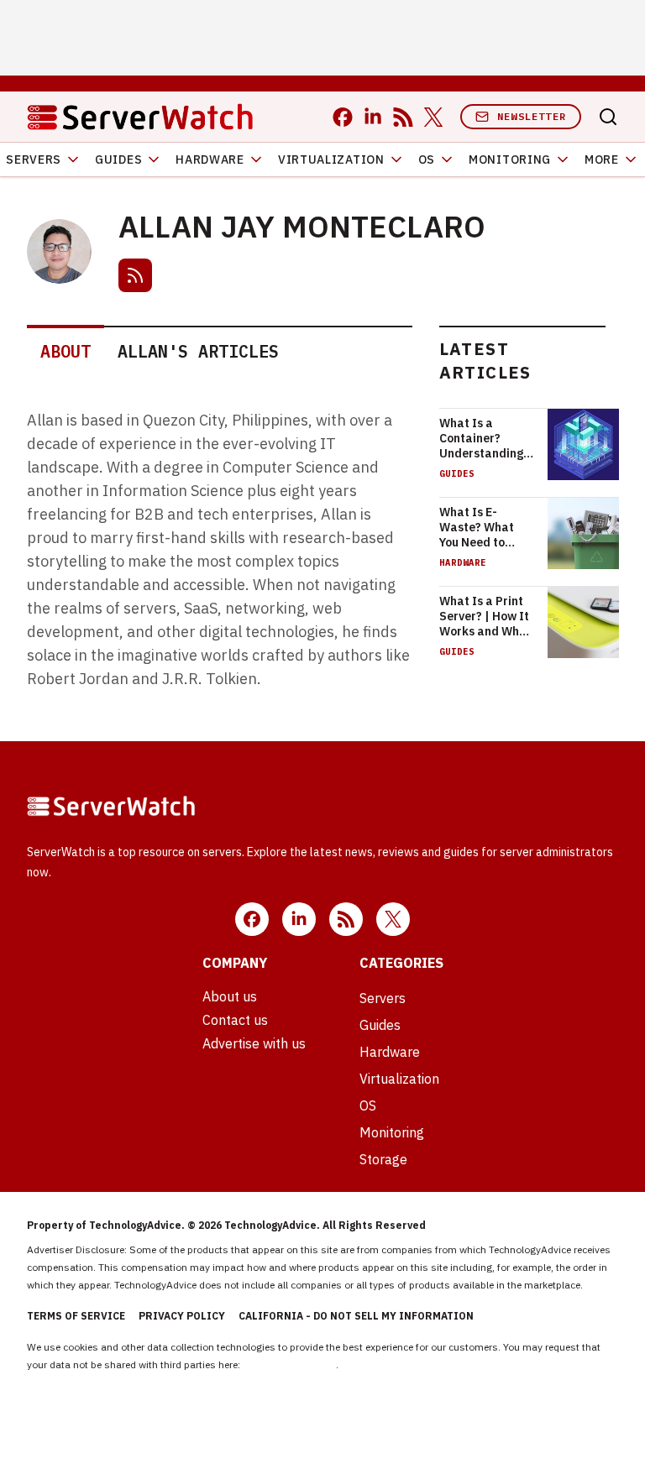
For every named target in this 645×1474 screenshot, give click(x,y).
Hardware (210, 159)
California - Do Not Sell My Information (356, 1315)
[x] (433, 117)
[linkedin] (373, 117)
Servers (382, 998)
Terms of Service (76, 1315)
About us (229, 996)
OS (426, 159)
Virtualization (331, 159)
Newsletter (531, 116)
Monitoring (510, 159)
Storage (383, 1159)
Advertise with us (254, 1043)
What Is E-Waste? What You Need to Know (476, 527)
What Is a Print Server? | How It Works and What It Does (485, 616)
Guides (118, 159)
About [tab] (65, 351)
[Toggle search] (608, 117)
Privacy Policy (182, 1315)
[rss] (403, 117)
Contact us (235, 1020)
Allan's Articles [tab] (198, 351)
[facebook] (343, 117)
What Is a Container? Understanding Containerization (486, 438)
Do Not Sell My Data (289, 1364)
